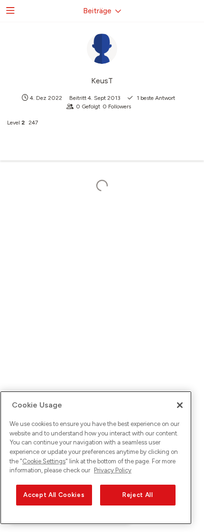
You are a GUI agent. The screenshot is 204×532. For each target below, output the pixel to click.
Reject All (137, 494)
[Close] (179, 405)
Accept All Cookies (53, 494)
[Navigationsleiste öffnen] (9, 11)
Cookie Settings (43, 461)
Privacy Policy (112, 470)
